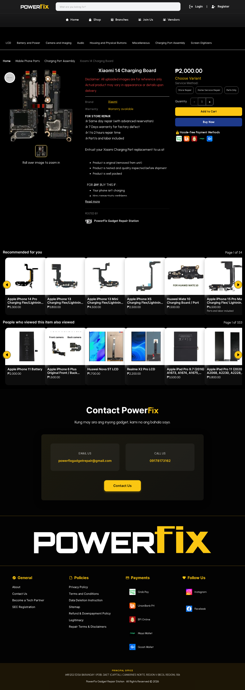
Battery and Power (28, 42)
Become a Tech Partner (28, 600)
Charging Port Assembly (170, 42)
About (16, 587)
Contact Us (122, 486)
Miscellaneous (141, 42)
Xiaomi (112, 101)
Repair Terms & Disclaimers (87, 626)
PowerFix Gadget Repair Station (116, 221)
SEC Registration (23, 607)
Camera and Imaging (58, 42)
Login (199, 6)
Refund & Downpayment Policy (90, 613)
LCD (8, 42)
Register (223, 6)
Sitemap (74, 607)
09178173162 (160, 461)
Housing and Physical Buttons (108, 42)
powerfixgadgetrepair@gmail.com (85, 461)
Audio (80, 42)
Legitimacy (76, 620)
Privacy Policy (78, 587)
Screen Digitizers (201, 42)
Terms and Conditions (84, 594)
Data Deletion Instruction (86, 600)
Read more (92, 201)
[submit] (7, 285)
